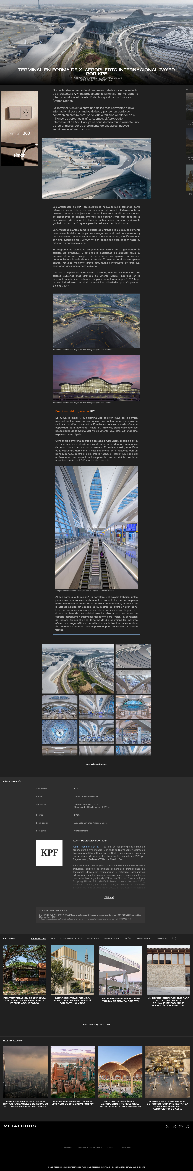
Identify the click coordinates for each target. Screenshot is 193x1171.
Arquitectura (38, 938)
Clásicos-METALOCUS (71, 938)
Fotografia (161, 938)
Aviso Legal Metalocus (91, 1167)
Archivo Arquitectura (96, 1025)
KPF (76, 94)
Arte (53, 938)
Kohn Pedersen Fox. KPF (90, 841)
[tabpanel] (96, 985)
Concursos (93, 938)
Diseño (127, 938)
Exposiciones (143, 938)
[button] (7, 985)
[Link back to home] (20, 1126)
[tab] (38, 938)
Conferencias (111, 938)
